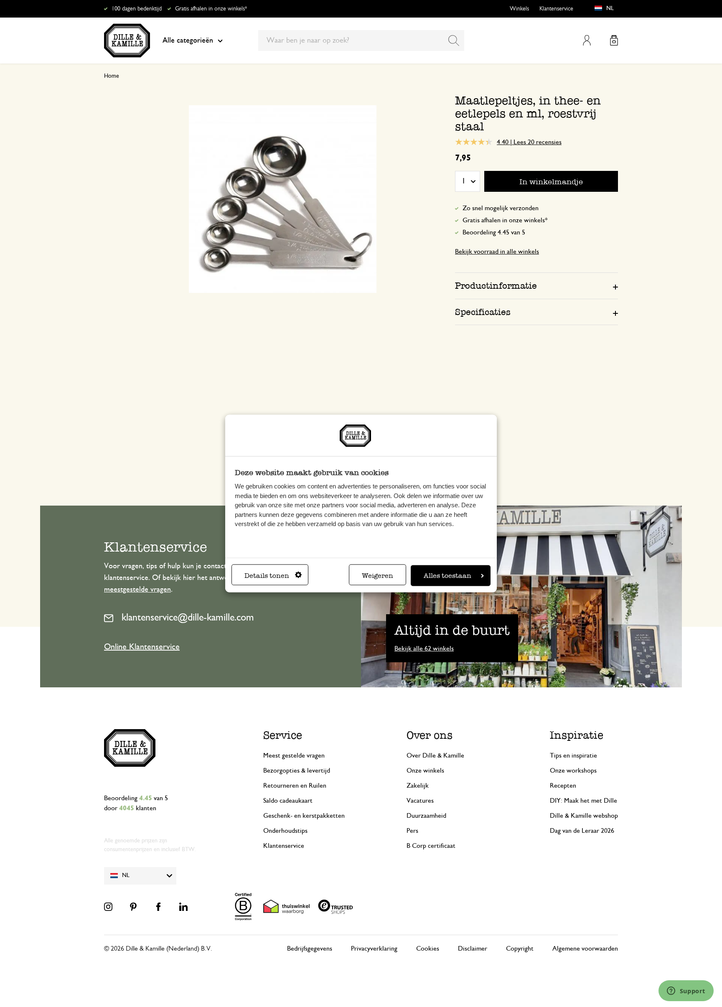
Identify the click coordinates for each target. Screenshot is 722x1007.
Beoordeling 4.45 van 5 (494, 232)
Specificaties (483, 312)
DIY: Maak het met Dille (583, 800)
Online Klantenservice (142, 647)
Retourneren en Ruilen (294, 785)
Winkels (519, 9)
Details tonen (266, 575)
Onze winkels (425, 770)
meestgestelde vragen (137, 589)
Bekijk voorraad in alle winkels (497, 251)
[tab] (536, 285)
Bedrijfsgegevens (309, 948)
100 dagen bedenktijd (137, 9)
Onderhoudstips (285, 830)
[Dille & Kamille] (127, 40)
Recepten (563, 785)
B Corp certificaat (431, 845)
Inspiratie (576, 735)
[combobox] (361, 40)
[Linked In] (183, 907)
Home (111, 76)
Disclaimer (472, 948)
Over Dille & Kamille (435, 755)
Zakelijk (418, 785)
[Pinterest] (133, 907)
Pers (412, 830)
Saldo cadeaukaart (288, 800)
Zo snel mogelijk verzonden (501, 208)
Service (282, 735)
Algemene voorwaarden (585, 948)
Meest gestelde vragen (294, 755)
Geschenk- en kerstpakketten (304, 815)
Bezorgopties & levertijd (296, 770)
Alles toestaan (447, 575)
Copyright (520, 948)
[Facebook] (158, 907)
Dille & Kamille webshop (584, 815)
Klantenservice (556, 9)
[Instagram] (108, 907)
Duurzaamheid (426, 815)
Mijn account (587, 40)
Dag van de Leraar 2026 (582, 830)
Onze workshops (573, 770)
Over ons (430, 735)
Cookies (427, 948)
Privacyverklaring (374, 948)
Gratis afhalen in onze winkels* (211, 9)
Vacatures (420, 800)
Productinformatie (496, 285)
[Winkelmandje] (614, 40)
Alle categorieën (188, 40)
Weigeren (377, 575)
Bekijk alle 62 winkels (424, 648)
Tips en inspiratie (573, 755)
